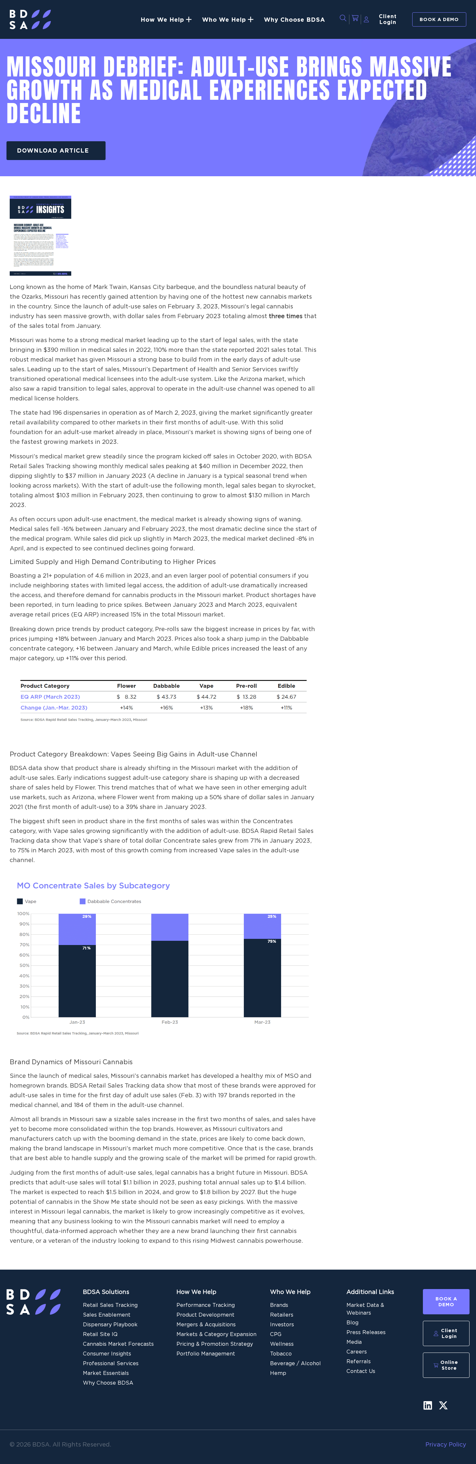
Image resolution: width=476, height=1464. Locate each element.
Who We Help (290, 1291)
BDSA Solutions (106, 1291)
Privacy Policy (445, 1444)
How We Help (196, 1291)
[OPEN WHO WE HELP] (251, 19)
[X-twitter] (443, 1405)
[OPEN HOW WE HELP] (189, 19)
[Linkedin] (428, 1405)
